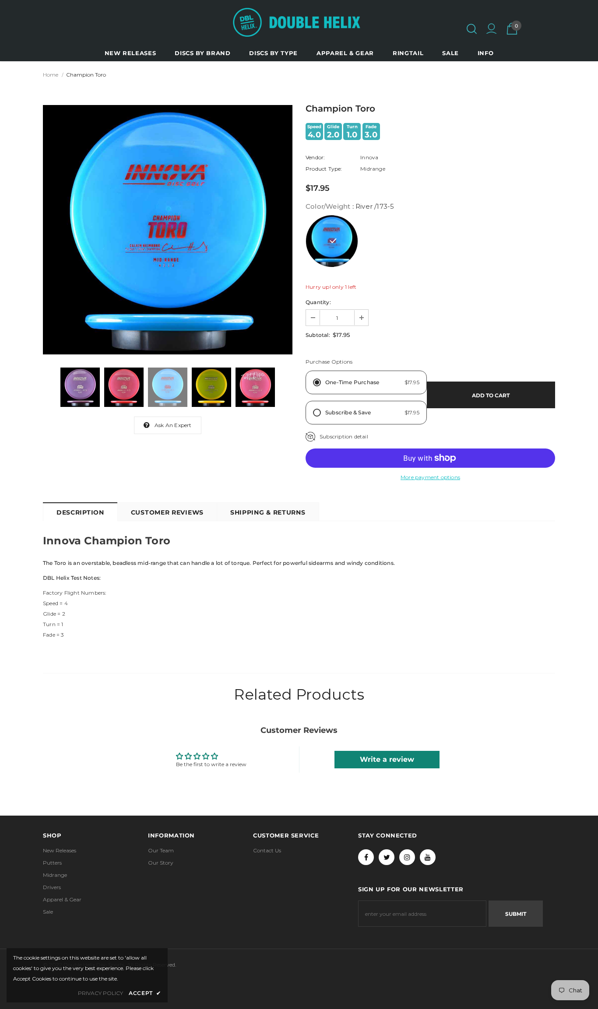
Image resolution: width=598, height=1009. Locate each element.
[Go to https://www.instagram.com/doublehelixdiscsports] (407, 857)
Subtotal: (318, 335)
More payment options (430, 477)
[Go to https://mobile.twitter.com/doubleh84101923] (386, 857)
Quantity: (318, 302)
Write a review (387, 759)
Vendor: (315, 157)
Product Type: (324, 168)
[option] (167, 229)
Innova (369, 157)
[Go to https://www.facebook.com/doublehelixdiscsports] (366, 857)
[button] (472, 29)
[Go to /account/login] (491, 30)
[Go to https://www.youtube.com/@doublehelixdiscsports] (428, 857)
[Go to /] (296, 22)
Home (50, 74)
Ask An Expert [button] (173, 425)
